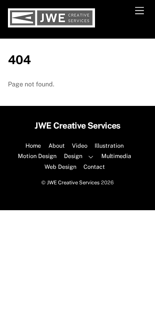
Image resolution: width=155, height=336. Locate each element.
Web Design (60, 166)
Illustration (109, 145)
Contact (94, 166)
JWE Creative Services (73, 183)
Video (79, 145)
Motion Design (37, 155)
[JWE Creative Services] (51, 23)
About (56, 145)
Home (33, 145)
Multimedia (116, 155)
